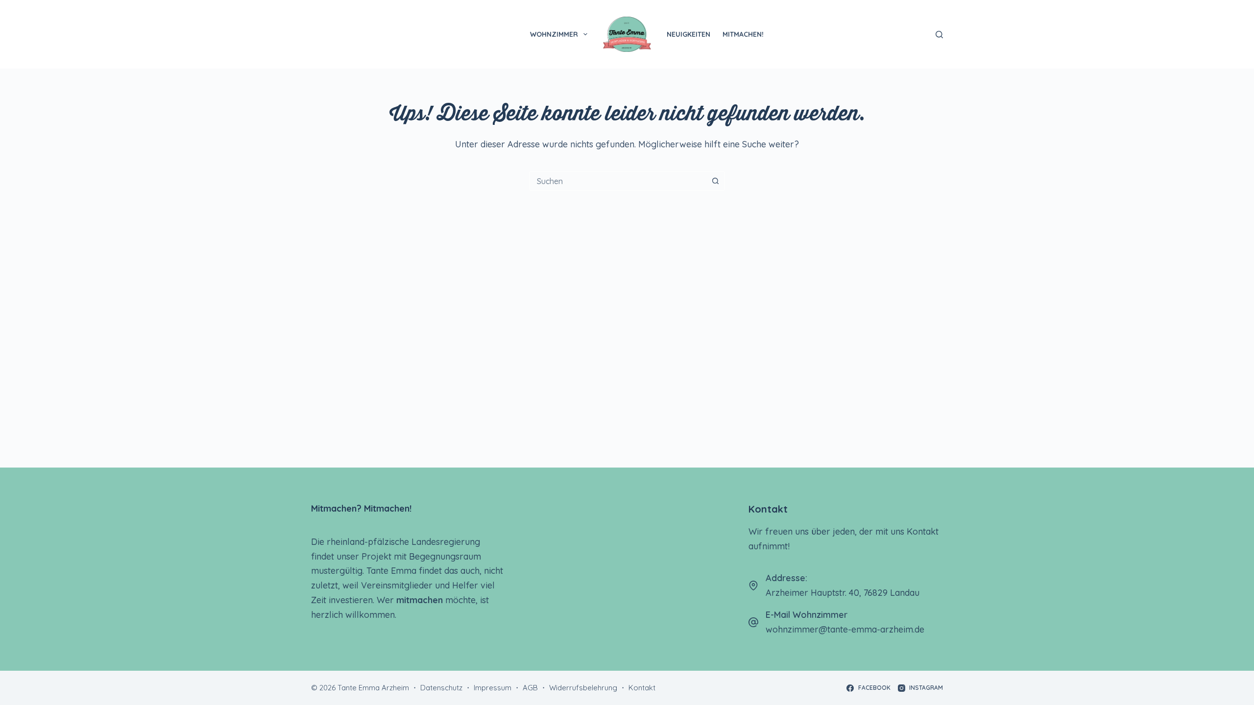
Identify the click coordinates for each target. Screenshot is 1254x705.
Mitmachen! (743, 34)
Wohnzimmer (554, 34)
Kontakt (641, 687)
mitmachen (419, 600)
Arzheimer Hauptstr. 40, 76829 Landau (842, 592)
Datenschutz (441, 687)
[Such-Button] (715, 181)
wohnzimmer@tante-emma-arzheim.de (845, 629)
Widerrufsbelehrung (583, 687)
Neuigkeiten (688, 34)
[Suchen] (939, 34)
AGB (530, 687)
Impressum (492, 687)
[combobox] (618, 181)
